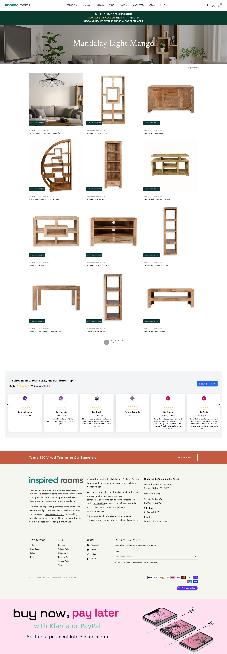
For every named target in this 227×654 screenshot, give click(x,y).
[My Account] (213, 5)
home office (99, 503)
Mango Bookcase (96, 199)
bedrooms (126, 499)
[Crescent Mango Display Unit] (56, 165)
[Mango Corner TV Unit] (113, 231)
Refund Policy (63, 549)
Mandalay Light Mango (39, 130)
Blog (60, 565)
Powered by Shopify (69, 577)
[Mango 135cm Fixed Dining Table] (56, 297)
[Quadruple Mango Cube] (171, 231)
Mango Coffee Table (154, 331)
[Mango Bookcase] (113, 165)
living (94, 511)
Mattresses (139, 5)
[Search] (208, 5)
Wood (123, 5)
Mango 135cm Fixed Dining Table (46, 331)
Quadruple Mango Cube (156, 265)
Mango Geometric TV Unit (157, 199)
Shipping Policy (64, 553)
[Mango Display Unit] (113, 99)
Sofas (151, 5)
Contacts (61, 545)
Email (117, 551)
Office (32, 557)
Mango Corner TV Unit (98, 265)
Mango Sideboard (153, 133)
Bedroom (72, 5)
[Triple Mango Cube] (113, 297)
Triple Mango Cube (96, 331)
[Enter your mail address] (195, 556)
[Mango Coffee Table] (171, 297)
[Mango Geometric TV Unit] (171, 165)
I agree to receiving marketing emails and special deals (138, 562)
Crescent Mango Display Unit (44, 199)
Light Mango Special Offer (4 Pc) (46, 133)
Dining (86, 5)
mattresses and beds (54, 514)
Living (111, 5)
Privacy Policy (63, 561)
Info (162, 5)
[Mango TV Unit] (56, 231)
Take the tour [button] (185, 457)
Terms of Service (65, 557)
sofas (96, 499)
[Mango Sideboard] (171, 99)
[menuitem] (73, 5)
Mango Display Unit (97, 133)
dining (106, 499)
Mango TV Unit (37, 265)
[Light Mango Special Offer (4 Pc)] (56, 99)
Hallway (100, 5)
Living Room (34, 549)
